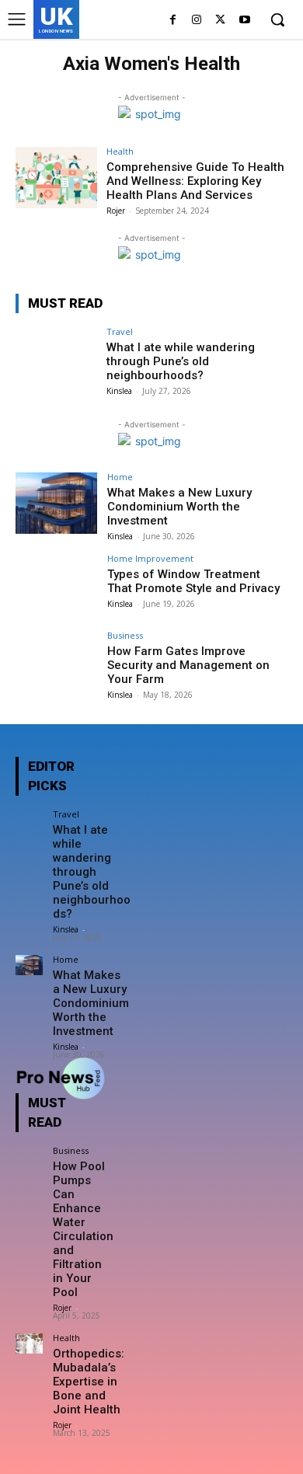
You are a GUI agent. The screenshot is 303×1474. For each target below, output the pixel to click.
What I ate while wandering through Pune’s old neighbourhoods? (180, 361)
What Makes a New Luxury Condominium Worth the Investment (179, 507)
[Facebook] (173, 21)
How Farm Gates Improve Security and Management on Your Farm (188, 665)
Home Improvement (150, 558)
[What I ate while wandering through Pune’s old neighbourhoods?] (56, 358)
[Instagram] (197, 21)
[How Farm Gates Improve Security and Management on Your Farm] (56, 661)
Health (120, 151)
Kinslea (119, 390)
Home (120, 476)
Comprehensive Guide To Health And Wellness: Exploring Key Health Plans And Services (195, 181)
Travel (119, 331)
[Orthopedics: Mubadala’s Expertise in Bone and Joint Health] (29, 1343)
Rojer (115, 210)
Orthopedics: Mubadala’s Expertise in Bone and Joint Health (88, 1382)
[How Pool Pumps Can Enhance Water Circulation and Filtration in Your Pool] (29, 1156)
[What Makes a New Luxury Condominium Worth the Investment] (56, 503)
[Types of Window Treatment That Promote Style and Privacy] (56, 584)
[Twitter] (220, 21)
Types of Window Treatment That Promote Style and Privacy (193, 581)
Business (125, 635)
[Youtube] (244, 21)
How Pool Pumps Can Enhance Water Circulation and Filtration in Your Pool (83, 1229)
